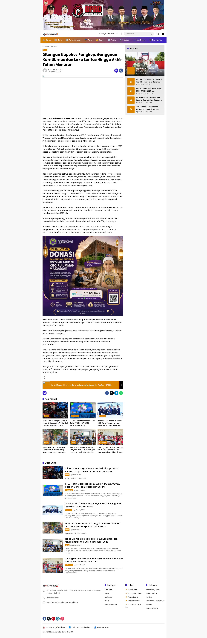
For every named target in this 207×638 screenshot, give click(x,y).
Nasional (102, 416)
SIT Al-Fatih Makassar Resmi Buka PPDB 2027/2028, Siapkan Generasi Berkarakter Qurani (82, 423)
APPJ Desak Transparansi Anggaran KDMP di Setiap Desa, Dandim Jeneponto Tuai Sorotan (54, 449)
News (45, 50)
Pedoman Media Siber (155, 601)
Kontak (149, 597)
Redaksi (149, 604)
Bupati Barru (133, 589)
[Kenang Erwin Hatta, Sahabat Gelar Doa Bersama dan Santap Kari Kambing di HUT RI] (110, 437)
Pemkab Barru (134, 601)
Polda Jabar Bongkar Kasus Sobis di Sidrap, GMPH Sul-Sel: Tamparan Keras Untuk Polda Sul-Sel (55, 423)
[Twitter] (112, 393)
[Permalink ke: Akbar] (45, 70)
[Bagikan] (121, 71)
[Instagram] (62, 619)
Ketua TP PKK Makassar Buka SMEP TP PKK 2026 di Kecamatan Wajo (148, 90)
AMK (71, 632)
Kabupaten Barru (135, 593)
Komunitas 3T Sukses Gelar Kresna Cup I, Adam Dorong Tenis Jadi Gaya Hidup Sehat (148, 99)
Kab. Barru (109, 589)
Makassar (75, 416)
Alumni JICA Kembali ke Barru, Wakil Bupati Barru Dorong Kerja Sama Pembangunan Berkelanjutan (149, 80)
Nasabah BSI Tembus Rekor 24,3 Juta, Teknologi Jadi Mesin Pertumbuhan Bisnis (110, 423)
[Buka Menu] (163, 33)
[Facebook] (107, 393)
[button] (151, 34)
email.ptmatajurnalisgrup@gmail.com (62, 602)
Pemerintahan (111, 604)
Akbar (50, 70)
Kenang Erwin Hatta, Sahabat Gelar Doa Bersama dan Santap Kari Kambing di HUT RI (110, 449)
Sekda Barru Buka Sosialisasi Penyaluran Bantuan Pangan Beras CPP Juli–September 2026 (82, 449)
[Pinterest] (53, 619)
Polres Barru (133, 597)
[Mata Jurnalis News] (54, 34)
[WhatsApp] (121, 393)
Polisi (107, 601)
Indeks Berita (151, 593)
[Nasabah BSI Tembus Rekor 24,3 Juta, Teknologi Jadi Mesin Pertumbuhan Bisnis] (110, 410)
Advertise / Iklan (152, 589)
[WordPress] (58, 619)
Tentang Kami (152, 608)
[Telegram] (116, 393)
